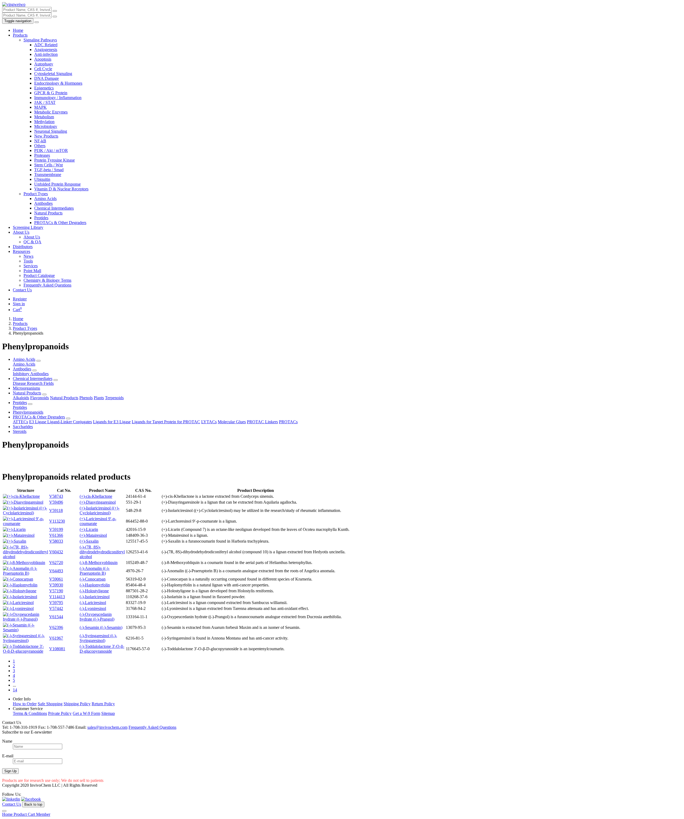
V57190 (56, 591)
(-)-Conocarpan (93, 579)
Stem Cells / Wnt (48, 165)
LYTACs (209, 422)
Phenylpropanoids (28, 412)
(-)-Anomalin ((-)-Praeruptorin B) (95, 570)
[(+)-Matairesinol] (18, 535)
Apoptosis (42, 59)
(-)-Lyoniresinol (93, 608)
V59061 (56, 579)
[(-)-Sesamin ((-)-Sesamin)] (25, 630)
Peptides (41, 217)
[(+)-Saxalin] (14, 541)
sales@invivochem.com (107, 727)
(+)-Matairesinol (93, 535)
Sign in (19, 303)
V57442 (56, 608)
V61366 (56, 535)
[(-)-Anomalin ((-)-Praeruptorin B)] (25, 573)
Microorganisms (26, 388)
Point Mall (32, 270)
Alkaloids (21, 397)
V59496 (56, 502)
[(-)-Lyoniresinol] (18, 608)
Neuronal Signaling (50, 131)
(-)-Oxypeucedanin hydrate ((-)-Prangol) (97, 616)
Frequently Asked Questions (47, 285)
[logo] (13, 4)
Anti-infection (46, 54)
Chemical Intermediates (54, 208)
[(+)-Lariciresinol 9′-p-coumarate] (25, 523)
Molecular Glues (232, 422)
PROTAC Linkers (262, 422)
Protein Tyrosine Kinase (54, 160)
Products (20, 35)
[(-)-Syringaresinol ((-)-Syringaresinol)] (25, 640)
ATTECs (20, 422)
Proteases (42, 155)
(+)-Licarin (89, 529)
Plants (99, 397)
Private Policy (60, 713)
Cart (17, 309)
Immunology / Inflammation (57, 97)
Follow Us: (11, 794)
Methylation (44, 121)
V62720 (56, 562)
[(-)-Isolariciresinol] (20, 596)
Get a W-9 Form (86, 713)
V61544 (56, 616)
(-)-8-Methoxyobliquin (99, 562)
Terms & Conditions (30, 713)
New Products (46, 136)
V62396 (56, 627)
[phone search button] (55, 16)
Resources (21, 251)
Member (43, 814)
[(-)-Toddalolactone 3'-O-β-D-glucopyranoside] (25, 651)
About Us (21, 232)
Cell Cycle (43, 68)
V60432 (56, 552)
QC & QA (32, 242)
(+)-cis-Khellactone (96, 496)
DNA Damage (46, 78)
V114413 (57, 596)
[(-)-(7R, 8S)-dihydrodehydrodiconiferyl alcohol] (25, 556)
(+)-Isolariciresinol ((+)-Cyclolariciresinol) (99, 510)
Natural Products (48, 213)
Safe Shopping (50, 704)
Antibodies (43, 203)
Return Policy (103, 704)
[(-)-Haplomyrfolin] (20, 585)
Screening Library (28, 227)
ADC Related (45, 44)
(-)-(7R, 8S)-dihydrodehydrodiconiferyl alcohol (102, 552)
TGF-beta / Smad (49, 169)
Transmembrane (47, 174)
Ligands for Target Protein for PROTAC (166, 422)
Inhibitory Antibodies (31, 373)
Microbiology (45, 126)
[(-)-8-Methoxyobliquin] (24, 562)
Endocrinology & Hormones (58, 83)
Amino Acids (45, 198)
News (28, 256)
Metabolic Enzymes (51, 112)
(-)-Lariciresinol (93, 602)
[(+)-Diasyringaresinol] (23, 502)
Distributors (23, 246)
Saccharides (23, 426)
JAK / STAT (45, 102)
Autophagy (43, 64)
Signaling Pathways (40, 40)
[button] (38, 361)
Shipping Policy (77, 704)
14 (15, 690)
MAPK (40, 107)
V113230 (57, 521)
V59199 (56, 529)
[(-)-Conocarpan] (18, 579)
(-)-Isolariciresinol (95, 596)
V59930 (56, 585)
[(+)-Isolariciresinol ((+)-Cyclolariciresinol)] (25, 513)
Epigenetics (44, 88)
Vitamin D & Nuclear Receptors (61, 189)
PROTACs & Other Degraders (60, 222)
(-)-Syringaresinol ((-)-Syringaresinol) (98, 638)
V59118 (56, 510)
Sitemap (108, 713)
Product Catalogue (39, 275)
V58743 (56, 496)
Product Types (36, 193)
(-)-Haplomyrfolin (95, 585)
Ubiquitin (42, 179)
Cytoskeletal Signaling (53, 73)
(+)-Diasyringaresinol (98, 502)
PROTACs (288, 422)
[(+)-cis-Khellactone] (21, 496)
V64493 (56, 571)
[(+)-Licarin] (14, 529)
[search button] (55, 11)
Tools (28, 261)
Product (21, 814)
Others (39, 145)
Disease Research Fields (33, 383)
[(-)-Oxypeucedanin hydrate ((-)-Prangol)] (25, 619)
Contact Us (22, 290)
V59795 (56, 602)
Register (20, 299)
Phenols (86, 397)
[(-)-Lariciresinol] (18, 602)
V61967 (56, 638)
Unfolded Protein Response (57, 184)
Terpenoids (114, 397)
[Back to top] (4, 811)
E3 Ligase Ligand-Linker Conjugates (60, 422)
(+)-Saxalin (89, 541)
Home (18, 30)
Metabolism (44, 117)
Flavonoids (39, 397)
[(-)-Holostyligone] (19, 591)
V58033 (56, 541)
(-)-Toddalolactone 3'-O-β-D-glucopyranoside (102, 648)
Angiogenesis (45, 49)
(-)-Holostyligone (94, 591)
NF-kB (40, 141)
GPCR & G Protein (50, 93)
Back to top (33, 804)
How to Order (25, 704)
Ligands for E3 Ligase (112, 422)
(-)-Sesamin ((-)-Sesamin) (101, 627)
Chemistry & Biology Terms (47, 280)
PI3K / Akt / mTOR (51, 150)
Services (31, 266)
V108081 (57, 648)
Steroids (19, 431)
